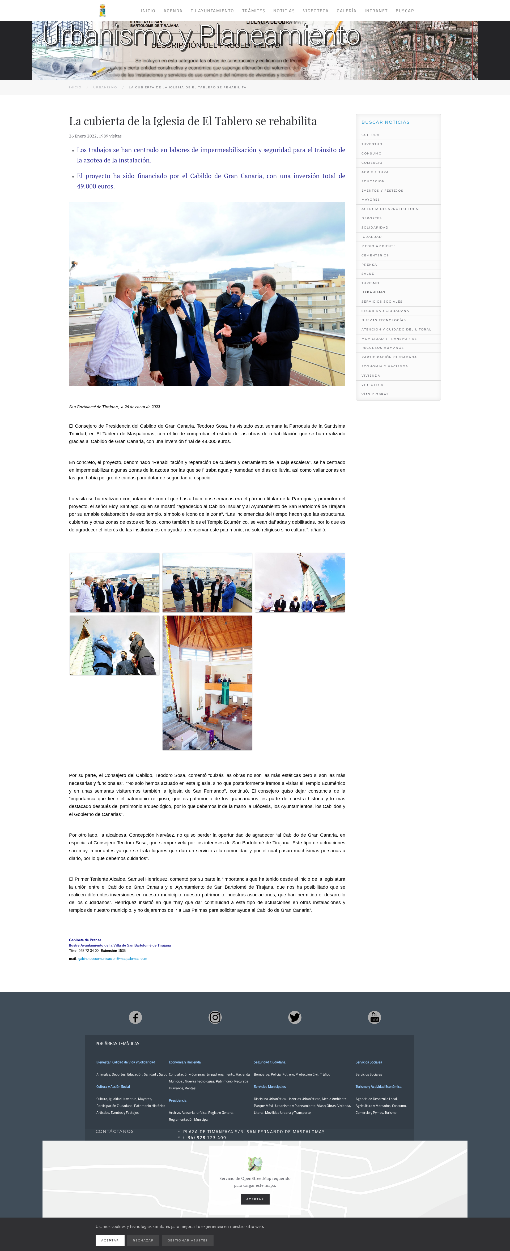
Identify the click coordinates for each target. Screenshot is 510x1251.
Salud (368, 274)
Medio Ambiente (379, 246)
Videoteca (316, 10)
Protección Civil (307, 1074)
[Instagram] (215, 1017)
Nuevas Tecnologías (384, 320)
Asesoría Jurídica (194, 1112)
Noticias (284, 10)
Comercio (372, 163)
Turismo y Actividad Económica (379, 1086)
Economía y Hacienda (385, 366)
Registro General (220, 1112)
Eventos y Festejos (382, 190)
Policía (276, 1074)
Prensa (369, 264)
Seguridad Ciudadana (385, 311)
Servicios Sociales (382, 301)
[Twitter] (294, 1017)
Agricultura (375, 172)
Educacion (373, 181)
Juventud (372, 144)
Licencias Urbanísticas (303, 1098)
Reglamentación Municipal (189, 1119)
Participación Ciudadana (389, 357)
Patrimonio (224, 1081)
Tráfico (325, 1074)
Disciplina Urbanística (270, 1098)
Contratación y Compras (187, 1074)
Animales (103, 1074)
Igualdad (372, 237)
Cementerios (375, 255)
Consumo (372, 153)
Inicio (148, 10)
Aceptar (255, 1199)
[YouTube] (374, 1017)
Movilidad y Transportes (389, 339)
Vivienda (371, 375)
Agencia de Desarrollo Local (376, 1098)
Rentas (190, 1088)
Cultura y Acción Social (113, 1086)
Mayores (371, 199)
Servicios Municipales (270, 1086)
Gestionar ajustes (188, 1240)
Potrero (288, 1074)
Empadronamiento (220, 1074)
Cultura (371, 135)
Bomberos (261, 1074)
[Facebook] (135, 1017)
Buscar (405, 10)
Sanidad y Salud (155, 1074)
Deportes (372, 218)
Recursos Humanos (383, 348)
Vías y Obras (375, 394)
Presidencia (177, 1100)
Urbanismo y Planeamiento (295, 1105)
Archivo (174, 1112)
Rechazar (143, 1240)
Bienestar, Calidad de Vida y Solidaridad (125, 1062)
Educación (134, 1074)
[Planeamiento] (255, 46)
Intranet (376, 10)
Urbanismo (373, 292)
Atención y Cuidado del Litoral (397, 329)
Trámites (253, 10)
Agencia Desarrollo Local (391, 209)
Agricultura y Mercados (373, 1105)
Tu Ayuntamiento (212, 10)
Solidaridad (375, 227)
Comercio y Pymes (369, 1112)
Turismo (370, 283)
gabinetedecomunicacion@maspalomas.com (112, 959)
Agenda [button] (173, 10)
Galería (347, 10)
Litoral (259, 1112)
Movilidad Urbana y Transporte (288, 1112)
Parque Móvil (264, 1105)
